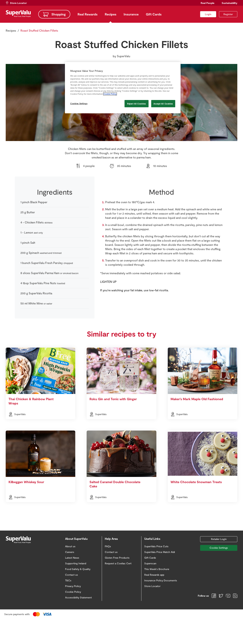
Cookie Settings (219, 547)
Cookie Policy (110, 94)
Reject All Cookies (136, 103)
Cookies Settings (78, 103)
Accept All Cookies (163, 103)
